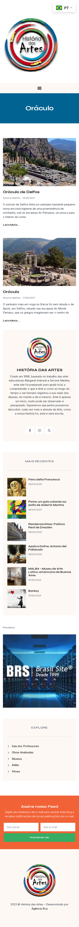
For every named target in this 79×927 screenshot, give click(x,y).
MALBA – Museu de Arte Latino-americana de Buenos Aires (49, 572)
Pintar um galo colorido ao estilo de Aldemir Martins (47, 503)
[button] (39, 88)
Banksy (33, 591)
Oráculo (11, 291)
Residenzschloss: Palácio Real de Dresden (46, 525)
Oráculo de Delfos (21, 192)
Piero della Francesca (44, 479)
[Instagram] (39, 430)
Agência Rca (40, 908)
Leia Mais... (11, 224)
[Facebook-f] (30, 430)
